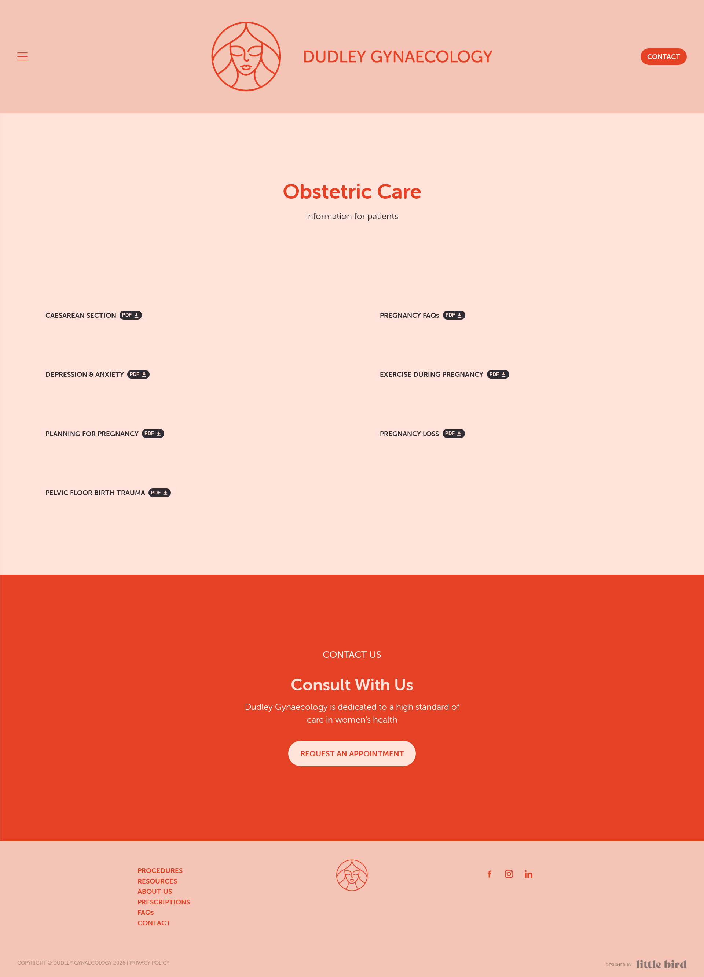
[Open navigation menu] (101, 56)
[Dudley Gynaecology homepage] (351, 56)
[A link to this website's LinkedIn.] (529, 874)
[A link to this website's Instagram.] (509, 874)
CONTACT (663, 56)
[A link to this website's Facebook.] (489, 874)
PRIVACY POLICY (149, 962)
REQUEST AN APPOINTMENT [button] (352, 753)
